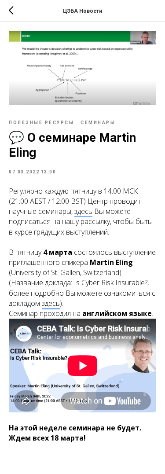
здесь (51, 303)
